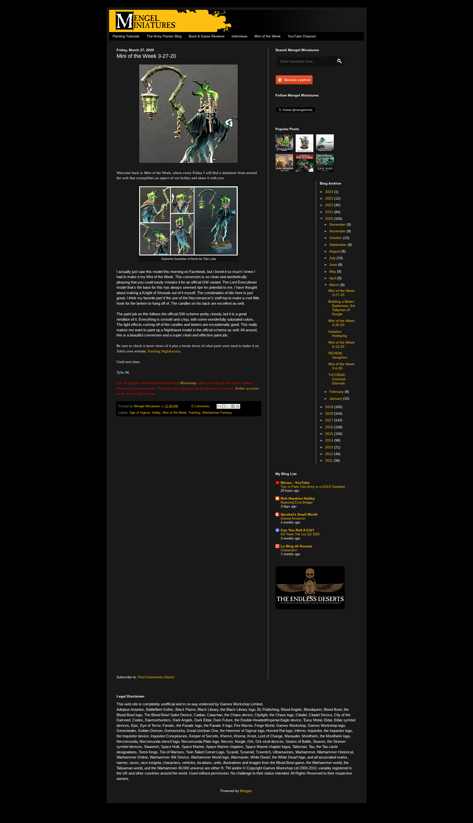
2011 (329, 460)
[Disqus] (189, 484)
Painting (194, 412)
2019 (329, 407)
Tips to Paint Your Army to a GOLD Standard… (314, 487)
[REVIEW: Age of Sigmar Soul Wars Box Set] (325, 171)
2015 (329, 434)
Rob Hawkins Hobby (298, 498)
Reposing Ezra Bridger (297, 502)
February (337, 392)
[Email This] (219, 406)
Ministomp (188, 383)
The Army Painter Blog (164, 36)
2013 (329, 447)
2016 (329, 427)
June (333, 265)
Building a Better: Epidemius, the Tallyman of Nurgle (341, 308)
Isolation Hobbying (337, 334)
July (333, 258)
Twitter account (247, 388)
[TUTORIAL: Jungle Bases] (285, 151)
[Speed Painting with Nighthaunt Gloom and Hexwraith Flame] (325, 151)
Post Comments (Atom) (156, 677)
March (334, 285)
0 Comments (200, 406)
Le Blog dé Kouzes (296, 546)
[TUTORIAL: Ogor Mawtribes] (305, 151)
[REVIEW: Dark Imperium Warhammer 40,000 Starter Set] (285, 171)
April (333, 278)
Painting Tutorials (126, 36)
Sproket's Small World (299, 514)
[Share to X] (228, 406)
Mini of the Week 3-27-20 (341, 293)
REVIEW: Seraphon (337, 355)
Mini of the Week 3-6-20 (341, 366)
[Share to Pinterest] (237, 406)
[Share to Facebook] (233, 406)
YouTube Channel (302, 36)
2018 (329, 413)
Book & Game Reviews (206, 36)
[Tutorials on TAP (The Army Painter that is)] (305, 171)
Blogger (246, 791)
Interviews (239, 36)
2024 (329, 192)
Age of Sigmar (140, 412)
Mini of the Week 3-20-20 (341, 323)
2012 (329, 454)
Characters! (289, 550)
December (338, 224)
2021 (329, 212)
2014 (329, 440)
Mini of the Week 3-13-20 (341, 344)
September (338, 245)
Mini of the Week (267, 36)
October (336, 238)
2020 (329, 219)
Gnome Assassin (293, 518)
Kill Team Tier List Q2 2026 (300, 534)
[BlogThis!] (223, 406)
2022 (329, 205)
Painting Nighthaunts (164, 351)
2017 (329, 420)
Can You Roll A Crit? (297, 530)
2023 (329, 198)
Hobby (156, 412)
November (338, 231)
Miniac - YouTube (295, 483)
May (333, 271)
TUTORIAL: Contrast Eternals (337, 379)
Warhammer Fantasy (217, 412)
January (336, 398)
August (335, 251)
